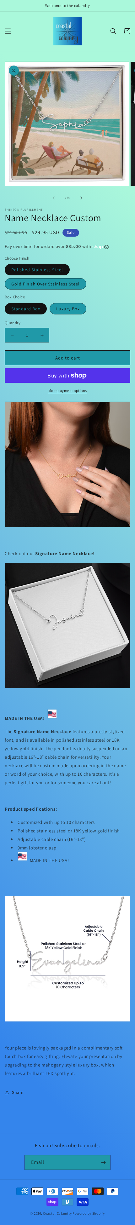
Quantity (12, 322)
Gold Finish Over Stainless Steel (45, 284)
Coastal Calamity (57, 1213)
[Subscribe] (103, 1162)
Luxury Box (68, 309)
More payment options (67, 390)
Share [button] (18, 1092)
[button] (8, 31)
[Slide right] (81, 198)
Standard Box (25, 309)
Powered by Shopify (89, 1213)
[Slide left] (54, 198)
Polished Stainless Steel (37, 270)
